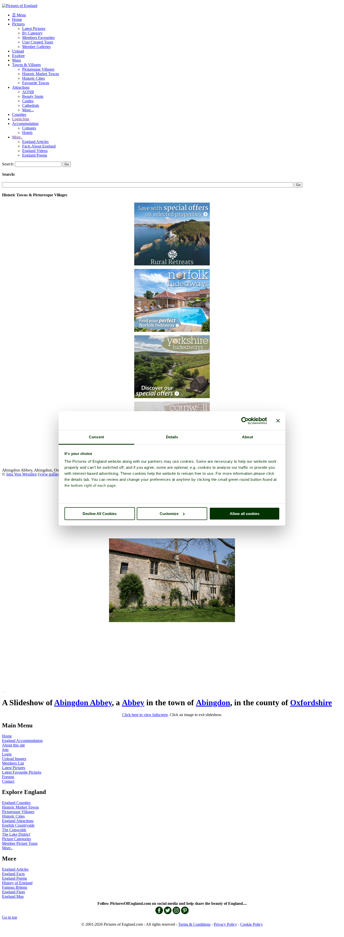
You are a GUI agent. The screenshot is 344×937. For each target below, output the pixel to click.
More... (28, 110)
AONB (28, 92)
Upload (18, 51)
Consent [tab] (96, 437)
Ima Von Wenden (21, 474)
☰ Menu (19, 15)
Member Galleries (36, 46)
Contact (8, 781)
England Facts (13, 874)
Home (17, 19)
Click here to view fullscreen (145, 715)
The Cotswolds (14, 830)
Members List (13, 763)
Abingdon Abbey (83, 702)
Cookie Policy (251, 924)
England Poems (34, 155)
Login (7, 754)
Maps (16, 60)
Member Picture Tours (20, 843)
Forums (8, 777)
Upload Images (14, 759)
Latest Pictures (33, 28)
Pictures (18, 24)
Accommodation (25, 123)
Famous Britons (14, 887)
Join (5, 749)
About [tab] (247, 437)
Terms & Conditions (194, 924)
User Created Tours (37, 42)
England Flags (13, 892)
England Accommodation (22, 740)
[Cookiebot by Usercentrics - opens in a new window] (245, 421)
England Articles (35, 141)
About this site (13, 745)
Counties (19, 114)
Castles (27, 101)
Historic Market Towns (40, 74)
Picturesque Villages (38, 69)
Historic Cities (33, 78)
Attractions (20, 87)
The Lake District (16, 834)
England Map (13, 896)
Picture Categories (16, 839)
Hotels (27, 132)
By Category (32, 33)
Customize (169, 513)
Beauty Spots (32, 96)
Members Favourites (38, 37)
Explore (18, 56)
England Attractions (17, 821)
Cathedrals (30, 105)
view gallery (50, 474)
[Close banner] (278, 421)
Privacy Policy (225, 924)
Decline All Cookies (100, 513)
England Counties (16, 803)
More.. (17, 137)
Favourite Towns (35, 83)
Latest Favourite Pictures (21, 772)
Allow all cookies (244, 513)
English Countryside (18, 825)
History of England (17, 883)
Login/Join (20, 119)
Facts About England (39, 146)
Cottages (29, 128)
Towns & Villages (26, 65)
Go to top (9, 917)
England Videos (35, 151)
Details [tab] (172, 437)
